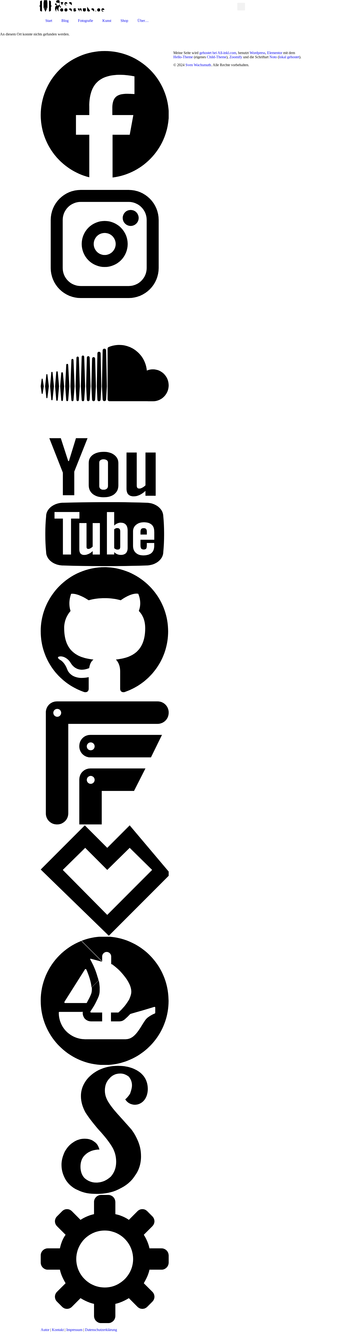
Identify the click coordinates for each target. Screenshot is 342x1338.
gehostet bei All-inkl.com (217, 53)
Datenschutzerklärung (101, 1330)
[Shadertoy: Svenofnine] (105, 1193)
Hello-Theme (183, 57)
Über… (143, 21)
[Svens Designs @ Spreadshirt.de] (232, 6)
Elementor (274, 53)
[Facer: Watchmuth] (105, 823)
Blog (65, 21)
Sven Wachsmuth (198, 65)
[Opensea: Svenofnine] (105, 1064)
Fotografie (85, 21)
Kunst (106, 21)
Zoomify (235, 57)
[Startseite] (71, 11)
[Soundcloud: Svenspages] (105, 436)
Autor (45, 1330)
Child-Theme (216, 57)
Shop (124, 21)
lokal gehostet (289, 57)
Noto (273, 57)
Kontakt (58, 1330)
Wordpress (257, 53)
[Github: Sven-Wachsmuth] (105, 694)
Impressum (74, 1330)
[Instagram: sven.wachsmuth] (105, 307)
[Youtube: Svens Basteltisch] (105, 565)
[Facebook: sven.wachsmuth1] (105, 178)
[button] (241, 6)
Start (48, 21)
